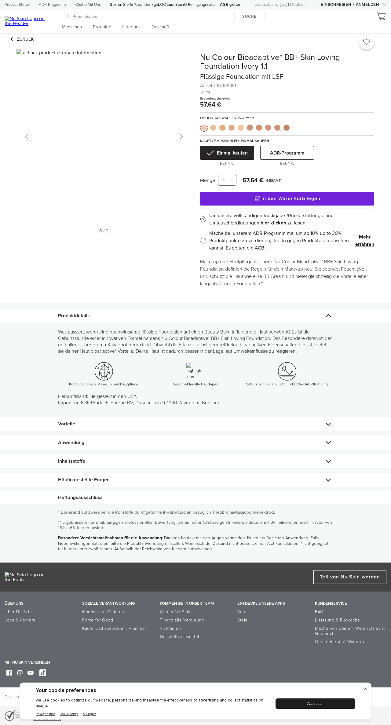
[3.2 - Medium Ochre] (259, 128)
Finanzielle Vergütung (182, 620)
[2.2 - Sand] (241, 128)
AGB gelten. (231, 4)
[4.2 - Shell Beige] (287, 128)
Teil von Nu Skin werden (350, 577)
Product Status (17, 4)
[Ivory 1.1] (204, 128)
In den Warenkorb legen (291, 198)
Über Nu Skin (18, 611)
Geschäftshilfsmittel (179, 636)
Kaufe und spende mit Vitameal (114, 628)
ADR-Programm (52, 4)
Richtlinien (170, 628)
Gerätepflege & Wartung (339, 641)
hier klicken (273, 223)
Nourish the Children (103, 611)
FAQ (319, 611)
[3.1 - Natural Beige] (250, 128)
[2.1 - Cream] (232, 128)
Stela (242, 620)
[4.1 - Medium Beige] (277, 128)
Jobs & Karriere (20, 620)
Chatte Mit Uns (88, 4)
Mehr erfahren (364, 240)
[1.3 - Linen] (222, 128)
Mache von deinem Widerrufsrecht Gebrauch (350, 631)
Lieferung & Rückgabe (337, 620)
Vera (241, 611)
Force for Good (97, 620)
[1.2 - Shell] (213, 128)
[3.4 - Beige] (268, 128)
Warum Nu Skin (175, 611)
